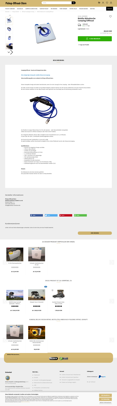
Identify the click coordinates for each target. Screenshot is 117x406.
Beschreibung (58, 60)
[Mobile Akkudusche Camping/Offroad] (45, 33)
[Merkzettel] (107, 3)
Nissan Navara (83, 8)
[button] (99, 3)
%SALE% (109, 8)
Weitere (92, 8)
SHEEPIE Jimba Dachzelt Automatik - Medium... (15, 302)
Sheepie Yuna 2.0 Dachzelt (36, 302)
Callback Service (38, 390)
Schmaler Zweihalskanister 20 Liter (37, 264)
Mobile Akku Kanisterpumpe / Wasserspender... (37, 341)
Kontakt (36, 377)
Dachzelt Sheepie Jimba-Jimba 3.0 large (58, 302)
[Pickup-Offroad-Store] (16, 3)
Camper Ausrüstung (31, 8)
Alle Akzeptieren (105, 395)
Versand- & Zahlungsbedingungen (42, 380)
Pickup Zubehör (10, 8)
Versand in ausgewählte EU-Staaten (71, 380)
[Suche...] (74, 2)
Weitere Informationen (105, 402)
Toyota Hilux (73, 8)
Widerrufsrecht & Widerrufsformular (43, 382)
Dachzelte (20, 8)
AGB (35, 385)
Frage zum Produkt (84, 44)
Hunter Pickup (44, 8)
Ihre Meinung (95, 233)
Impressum (37, 375)
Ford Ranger (63, 8)
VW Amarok (54, 8)
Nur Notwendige (105, 399)
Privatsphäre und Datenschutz (41, 387)
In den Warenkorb (94, 39)
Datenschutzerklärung (25, 401)
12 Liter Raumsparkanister (14, 263)
